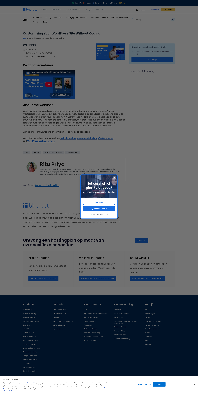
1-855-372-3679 (100, 208)
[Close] (194, 384)
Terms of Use (31, 383)
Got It (159, 384)
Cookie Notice (9, 391)
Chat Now (99, 202)
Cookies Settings (144, 384)
